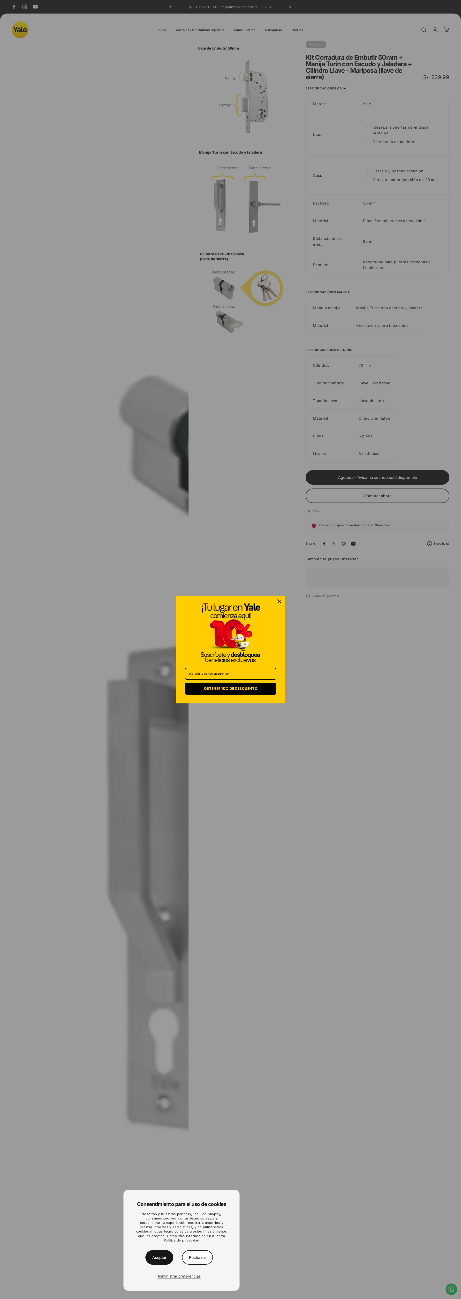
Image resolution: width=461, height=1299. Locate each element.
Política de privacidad (181, 1240)
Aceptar (159, 1257)
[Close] (279, 601)
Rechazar (197, 1257)
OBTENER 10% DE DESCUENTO (230, 688)
